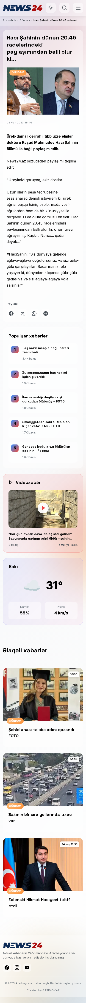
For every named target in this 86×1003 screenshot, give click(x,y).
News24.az (16, 161)
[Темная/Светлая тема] (51, 8)
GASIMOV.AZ (51, 990)
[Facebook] (7, 968)
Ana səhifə (9, 20)
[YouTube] (27, 968)
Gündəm (24, 20)
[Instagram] (17, 968)
